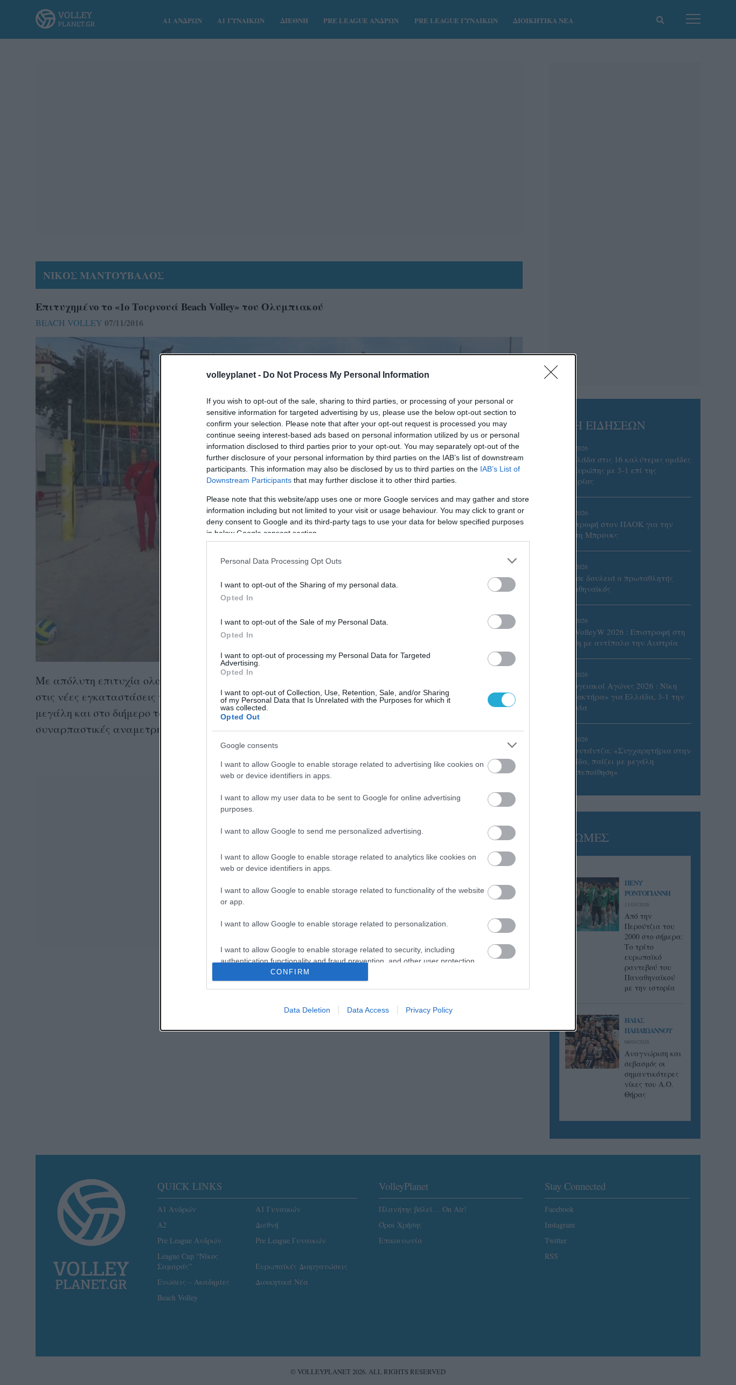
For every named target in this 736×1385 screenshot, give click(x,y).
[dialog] (368, 692)
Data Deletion (307, 1010)
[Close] (554, 375)
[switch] (502, 584)
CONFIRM (290, 972)
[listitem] (368, 560)
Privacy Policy (429, 1010)
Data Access (368, 1010)
